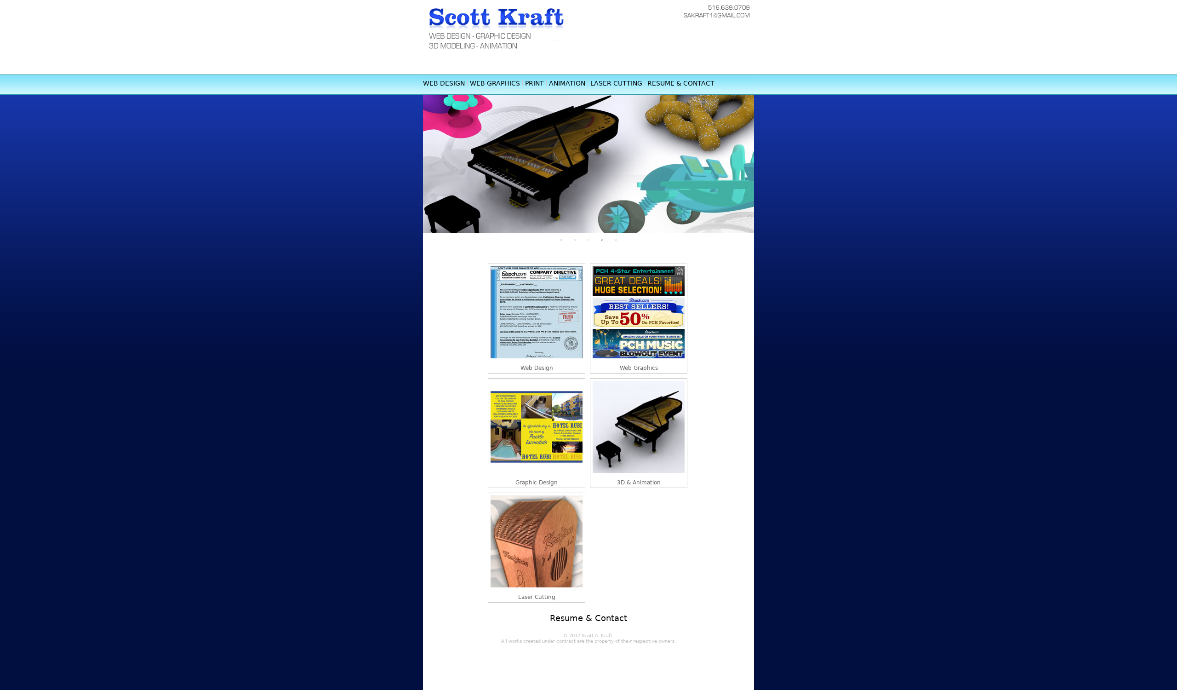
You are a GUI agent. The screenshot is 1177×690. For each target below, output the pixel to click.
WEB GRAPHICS (495, 83)
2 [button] (574, 239)
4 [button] (602, 239)
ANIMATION (567, 83)
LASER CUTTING (616, 83)
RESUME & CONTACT (680, 83)
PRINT (534, 83)
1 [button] (561, 239)
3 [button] (588, 239)
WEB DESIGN (444, 83)
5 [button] (616, 239)
